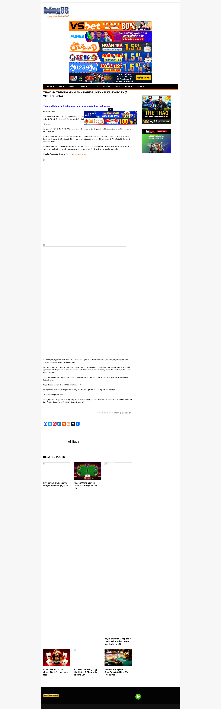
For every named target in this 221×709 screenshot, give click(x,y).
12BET (94, 87)
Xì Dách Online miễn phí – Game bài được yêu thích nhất (85, 486)
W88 (60, 87)
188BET (72, 87)
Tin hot (139, 87)
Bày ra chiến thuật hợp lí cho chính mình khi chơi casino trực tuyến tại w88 (118, 641)
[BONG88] (56, 12)
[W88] (156, 110)
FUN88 (82, 87)
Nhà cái (127, 87)
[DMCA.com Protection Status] (51, 695)
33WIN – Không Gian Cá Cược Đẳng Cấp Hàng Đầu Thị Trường (116, 672)
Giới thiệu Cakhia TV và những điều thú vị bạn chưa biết (55, 672)
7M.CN (117, 87)
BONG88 (48, 87)
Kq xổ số (106, 87)
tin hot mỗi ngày (81, 154)
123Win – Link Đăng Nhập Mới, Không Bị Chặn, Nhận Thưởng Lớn (85, 672)
